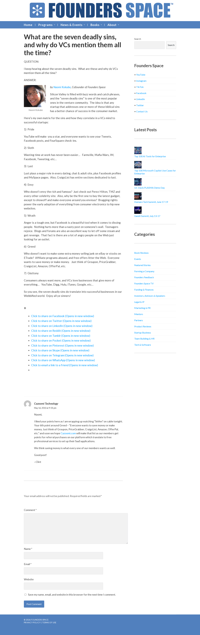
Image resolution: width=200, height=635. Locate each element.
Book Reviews (141, 252)
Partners (138, 320)
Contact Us (142, 111)
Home (28, 25)
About (112, 25)
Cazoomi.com (68, 433)
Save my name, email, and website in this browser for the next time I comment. (72, 594)
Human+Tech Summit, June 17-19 (151, 201)
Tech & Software (142, 344)
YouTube (140, 74)
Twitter (140, 105)
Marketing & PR (142, 308)
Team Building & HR (144, 338)
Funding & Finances (144, 289)
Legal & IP (139, 301)
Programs (45, 25)
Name (28, 548)
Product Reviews (142, 326)
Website (29, 579)
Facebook (141, 93)
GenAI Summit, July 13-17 (147, 216)
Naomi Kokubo (62, 87)
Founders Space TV (144, 283)
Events (137, 259)
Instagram (141, 80)
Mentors (138, 314)
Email (27, 564)
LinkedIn (140, 99)
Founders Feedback (144, 277)
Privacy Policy (32, 622)
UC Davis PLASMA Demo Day (149, 187)
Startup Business (142, 332)
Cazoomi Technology (46, 403)
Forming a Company (144, 271)
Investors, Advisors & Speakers (149, 295)
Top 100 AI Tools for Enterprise (150, 156)
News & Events (71, 25)
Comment (30, 510)
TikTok (140, 86)
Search (137, 38)
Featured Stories (142, 265)
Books (94, 25)
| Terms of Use (48, 622)
